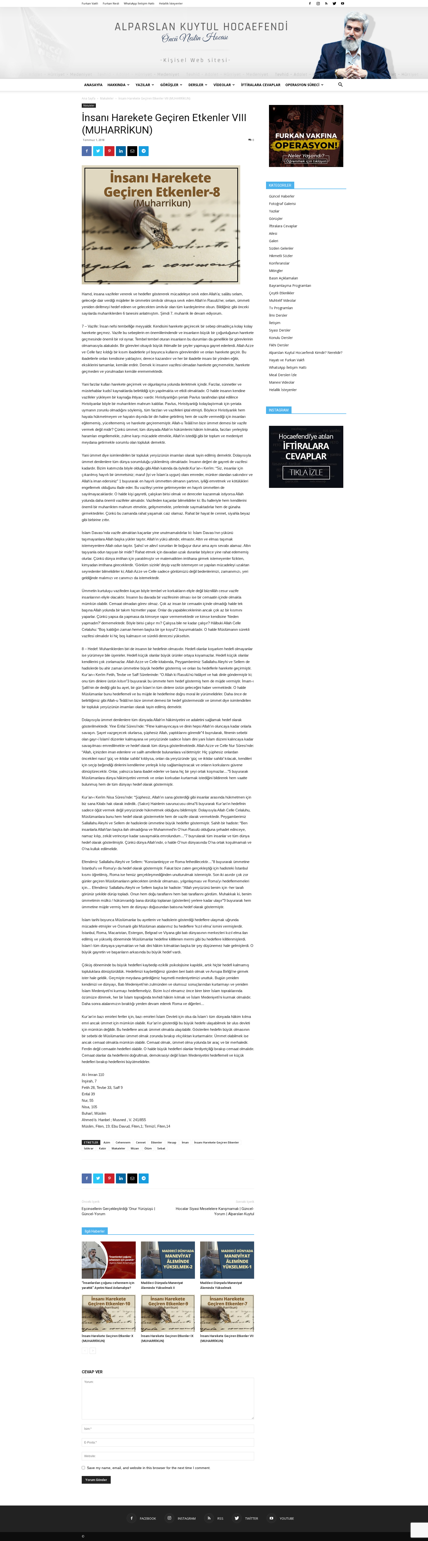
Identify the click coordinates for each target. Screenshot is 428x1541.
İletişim (274, 322)
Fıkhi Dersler (279, 345)
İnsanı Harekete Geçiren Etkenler (216, 1142)
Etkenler (156, 1142)
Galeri (273, 240)
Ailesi (273, 233)
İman (185, 1142)
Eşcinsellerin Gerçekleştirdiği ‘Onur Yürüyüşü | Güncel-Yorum (118, 1211)
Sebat (161, 1148)
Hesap (172, 1142)
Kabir (102, 1148)
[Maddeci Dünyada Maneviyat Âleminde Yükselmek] (227, 1260)
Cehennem (123, 1142)
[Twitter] (334, 3)
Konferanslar (279, 263)
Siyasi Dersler (280, 330)
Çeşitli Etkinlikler (281, 293)
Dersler (195, 84)
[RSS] (326, 3)
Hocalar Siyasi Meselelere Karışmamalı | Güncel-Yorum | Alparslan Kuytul (215, 1211)
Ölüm (148, 1148)
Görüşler (169, 84)
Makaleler (107, 98)
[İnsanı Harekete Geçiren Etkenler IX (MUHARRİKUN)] (168, 1313)
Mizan (135, 1148)
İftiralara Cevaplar (260, 84)
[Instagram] (318, 3)
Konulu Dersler (281, 337)
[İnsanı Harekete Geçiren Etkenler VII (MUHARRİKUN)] (227, 1313)
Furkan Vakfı (90, 3)
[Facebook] (310, 3)
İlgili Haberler (95, 1231)
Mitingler (276, 270)
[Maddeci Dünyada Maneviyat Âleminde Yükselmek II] (168, 1260)
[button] (340, 85)
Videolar (222, 84)
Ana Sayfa (88, 98)
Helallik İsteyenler (171, 3)
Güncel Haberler (281, 196)
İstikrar (89, 1148)
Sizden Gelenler (281, 248)
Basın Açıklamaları (283, 278)
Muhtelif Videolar (282, 300)
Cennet (141, 1142)
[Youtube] (342, 3)
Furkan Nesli (111, 3)
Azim (107, 1142)
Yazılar (143, 84)
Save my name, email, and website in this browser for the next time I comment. (149, 1468)
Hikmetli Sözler (281, 255)
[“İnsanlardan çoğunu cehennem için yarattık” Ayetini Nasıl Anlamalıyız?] (109, 1260)
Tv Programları (281, 307)
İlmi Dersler (278, 315)
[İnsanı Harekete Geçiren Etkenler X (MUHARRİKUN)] (109, 1313)
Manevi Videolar (281, 382)
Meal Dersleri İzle (283, 374)
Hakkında (116, 84)
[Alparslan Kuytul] (214, 43)
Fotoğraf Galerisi (282, 203)
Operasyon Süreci (302, 84)
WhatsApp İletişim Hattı (139, 3)
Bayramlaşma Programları (290, 285)
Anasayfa (93, 84)
